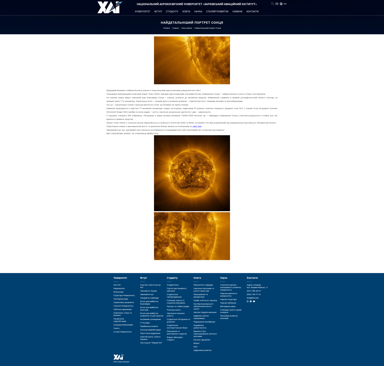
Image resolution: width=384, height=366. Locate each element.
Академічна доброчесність (200, 326)
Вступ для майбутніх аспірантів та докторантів (151, 314)
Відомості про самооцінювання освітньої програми (205, 333)
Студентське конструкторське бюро (177, 326)
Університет (142, 11)
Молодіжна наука (228, 306)
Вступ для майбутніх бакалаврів (149, 302)
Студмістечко (173, 285)
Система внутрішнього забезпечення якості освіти (203, 306)
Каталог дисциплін (202, 340)
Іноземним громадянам (150, 319)
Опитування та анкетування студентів (177, 332)
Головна (166, 28)
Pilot (195, 347)
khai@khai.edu (253, 298)
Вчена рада (119, 292)
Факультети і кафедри (203, 285)
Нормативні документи (124, 302)
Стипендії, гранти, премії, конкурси (231, 311)
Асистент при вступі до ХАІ (150, 286)
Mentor (197, 343)
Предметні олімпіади (149, 298)
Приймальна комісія (149, 326)
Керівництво (119, 288)
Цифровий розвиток (203, 350)
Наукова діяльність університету (228, 294)
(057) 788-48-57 (254, 291)
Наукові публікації (228, 303)
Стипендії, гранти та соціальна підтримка (176, 301)
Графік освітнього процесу (205, 300)
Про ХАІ (117, 285)
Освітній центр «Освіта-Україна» (150, 338)
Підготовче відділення (150, 333)
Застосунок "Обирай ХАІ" (151, 343)
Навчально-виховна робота (175, 314)
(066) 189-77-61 (254, 294)
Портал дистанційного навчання (177, 289)
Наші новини (186, 28)
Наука (198, 11)
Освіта (186, 11)
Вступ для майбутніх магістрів (149, 308)
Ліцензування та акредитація (201, 295)
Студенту (172, 11)
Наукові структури (228, 299)
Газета (116, 328)
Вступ (158, 11)
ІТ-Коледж (145, 323)
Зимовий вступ (146, 294)
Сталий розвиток (217, 11)
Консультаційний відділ (150, 330)
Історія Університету (123, 332)
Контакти (252, 11)
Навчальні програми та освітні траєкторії (204, 289)
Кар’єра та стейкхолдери (178, 306)
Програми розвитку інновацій (229, 317)
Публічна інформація (123, 309)
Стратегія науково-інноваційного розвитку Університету (230, 287)
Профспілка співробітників (120, 320)
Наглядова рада (121, 299)
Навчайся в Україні (148, 291)
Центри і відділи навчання (205, 312)
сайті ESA (197, 126)
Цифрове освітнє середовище (201, 317)
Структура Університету (124, 295)
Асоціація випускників (123, 325)
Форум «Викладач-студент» (175, 338)
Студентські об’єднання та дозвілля (178, 320)
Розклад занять (174, 310)
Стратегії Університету (123, 306)
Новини (237, 11)
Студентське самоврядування (174, 295)
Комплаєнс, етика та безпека (123, 314)
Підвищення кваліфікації (204, 322)
